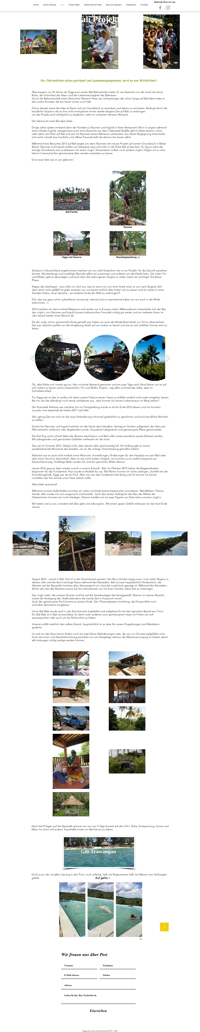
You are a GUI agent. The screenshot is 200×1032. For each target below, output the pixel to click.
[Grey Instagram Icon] (168, 8)
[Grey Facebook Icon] (160, 8)
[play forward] (167, 358)
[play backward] (32, 358)
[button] (58, 358)
